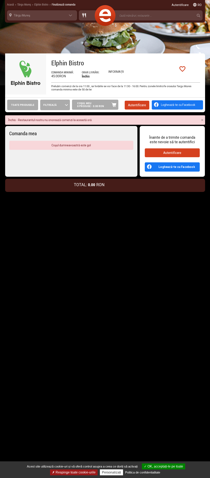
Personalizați (111, 472)
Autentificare (172, 153)
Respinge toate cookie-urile (75, 472)
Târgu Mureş (24, 4)
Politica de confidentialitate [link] (142, 472)
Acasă (10, 4)
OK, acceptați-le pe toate (165, 466)
